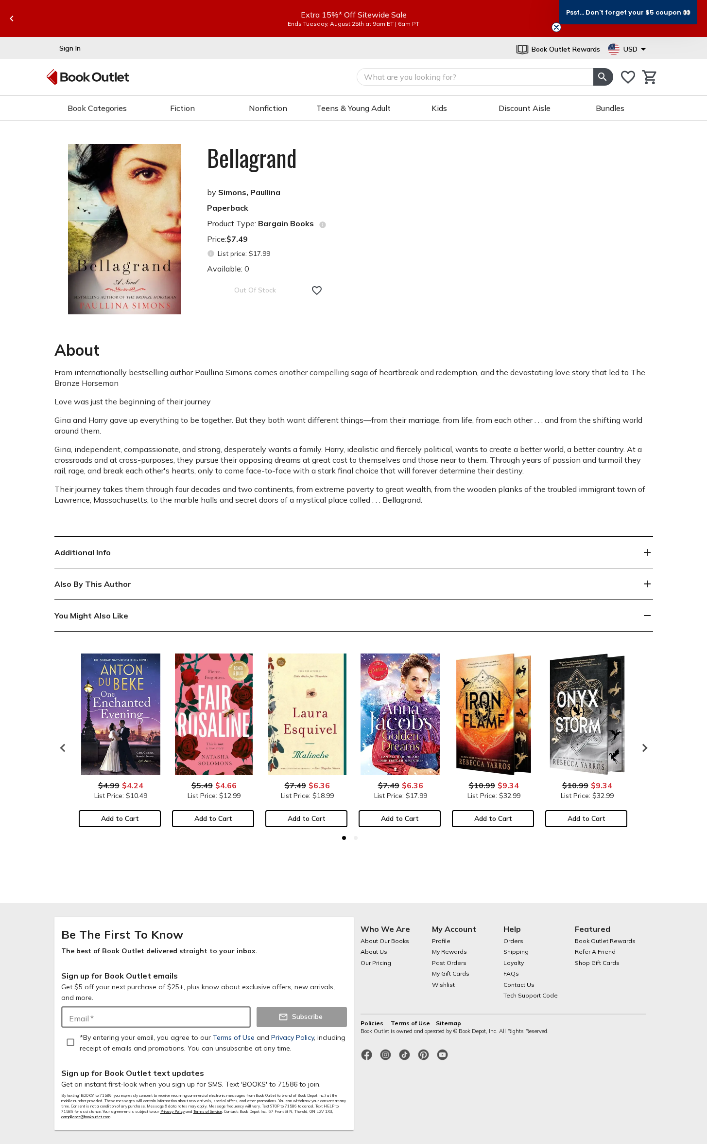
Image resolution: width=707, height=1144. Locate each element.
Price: (227, 239)
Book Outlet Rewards (605, 940)
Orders (513, 940)
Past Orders (449, 962)
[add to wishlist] (316, 290)
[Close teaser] (556, 27)
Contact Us (519, 984)
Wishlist (443, 984)
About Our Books (385, 940)
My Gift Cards (450, 973)
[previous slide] (11, 18)
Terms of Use (410, 1023)
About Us (374, 951)
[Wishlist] (628, 77)
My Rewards (449, 951)
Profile (441, 940)
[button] (628, 12)
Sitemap (448, 1023)
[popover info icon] (322, 225)
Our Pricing (376, 962)
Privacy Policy (172, 1111)
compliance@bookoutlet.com (85, 1116)
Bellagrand (252, 157)
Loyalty (513, 962)
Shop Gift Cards (597, 962)
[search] (603, 77)
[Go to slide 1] (344, 838)
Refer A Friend (595, 951)
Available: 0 (228, 268)
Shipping (516, 951)
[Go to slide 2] (356, 838)
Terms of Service (207, 1111)
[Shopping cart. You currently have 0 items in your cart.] (650, 77)
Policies (373, 1023)
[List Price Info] (211, 254)
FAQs (511, 973)
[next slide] (642, 747)
